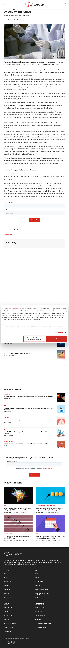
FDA (5, 406)
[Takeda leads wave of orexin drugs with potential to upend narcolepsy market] (61, 445)
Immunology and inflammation (46, 506)
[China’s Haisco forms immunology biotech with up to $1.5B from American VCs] (18, 495)
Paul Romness (7, 422)
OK (56, 338)
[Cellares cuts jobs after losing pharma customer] (61, 354)
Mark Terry (26, 15)
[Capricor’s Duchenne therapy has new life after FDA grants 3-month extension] (50, 523)
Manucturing (8, 394)
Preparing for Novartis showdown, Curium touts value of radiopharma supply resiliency (28, 396)
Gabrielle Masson (8, 343)
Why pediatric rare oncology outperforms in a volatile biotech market (23, 420)
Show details (59, 332)
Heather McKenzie (8, 435)
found (26, 75)
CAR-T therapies (35, 81)
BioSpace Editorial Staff (9, 355)
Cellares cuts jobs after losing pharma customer (17, 353)
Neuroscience (8, 441)
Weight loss (8, 534)
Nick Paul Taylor (8, 398)
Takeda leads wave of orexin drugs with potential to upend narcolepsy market (26, 443)
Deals (6, 506)
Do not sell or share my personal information (34, 338)
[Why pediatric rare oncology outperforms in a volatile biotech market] (61, 421)
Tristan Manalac (7, 411)
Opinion (6, 417)
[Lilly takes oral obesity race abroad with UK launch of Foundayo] (18, 523)
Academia (8, 235)
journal (28, 170)
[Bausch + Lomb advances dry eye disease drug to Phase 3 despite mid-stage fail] (50, 495)
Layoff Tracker (9, 351)
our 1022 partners (13, 308)
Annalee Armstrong (23, 512)
